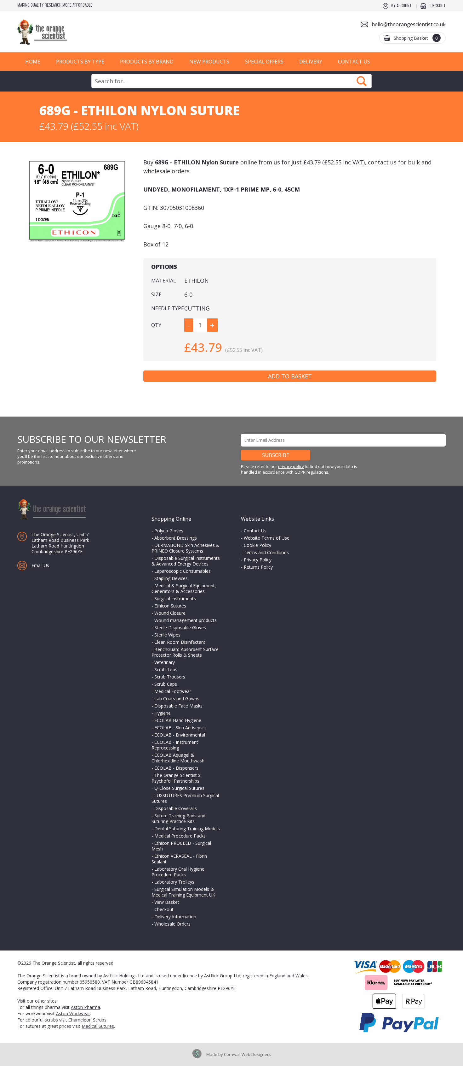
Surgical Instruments (175, 598)
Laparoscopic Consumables (182, 571)
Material (163, 280)
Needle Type (167, 308)
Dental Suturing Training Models (187, 829)
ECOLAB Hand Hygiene (177, 720)
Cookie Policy (257, 545)
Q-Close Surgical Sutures (179, 788)
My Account (401, 6)
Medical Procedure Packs (180, 836)
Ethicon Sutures (170, 606)
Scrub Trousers (169, 677)
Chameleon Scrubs (87, 1020)
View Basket (166, 902)
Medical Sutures (98, 1026)
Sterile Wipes (167, 635)
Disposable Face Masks (178, 706)
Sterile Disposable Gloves (180, 628)
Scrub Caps (165, 684)
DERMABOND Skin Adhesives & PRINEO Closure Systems (185, 548)
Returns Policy (258, 567)
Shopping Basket (416, 38)
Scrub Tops (165, 669)
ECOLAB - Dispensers (176, 768)
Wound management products (185, 620)
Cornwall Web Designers (247, 1054)
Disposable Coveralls (175, 808)
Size (156, 294)
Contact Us (354, 61)
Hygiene (162, 713)
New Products (209, 61)
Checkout (437, 6)
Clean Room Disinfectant (179, 642)
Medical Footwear (172, 691)
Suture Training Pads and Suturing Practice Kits (178, 818)
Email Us (40, 565)
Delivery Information (175, 917)
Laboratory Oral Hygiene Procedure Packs (177, 872)
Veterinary (164, 662)
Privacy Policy (258, 560)
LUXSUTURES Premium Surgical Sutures (185, 798)
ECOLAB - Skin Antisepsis (180, 728)
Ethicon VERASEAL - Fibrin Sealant (179, 859)
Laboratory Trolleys (174, 882)
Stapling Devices (171, 578)
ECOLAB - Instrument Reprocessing (174, 745)
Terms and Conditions (266, 552)
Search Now (361, 81)
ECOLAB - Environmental (179, 735)
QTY (156, 325)
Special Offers (264, 61)
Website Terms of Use (266, 538)
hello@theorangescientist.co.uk (409, 24)
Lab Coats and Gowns (176, 699)
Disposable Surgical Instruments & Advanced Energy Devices (185, 561)
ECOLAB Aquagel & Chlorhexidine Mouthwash (177, 758)
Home (32, 61)
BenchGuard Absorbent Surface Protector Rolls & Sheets (185, 652)
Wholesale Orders (172, 924)
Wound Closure (170, 613)
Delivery (310, 61)
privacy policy (291, 466)
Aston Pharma (85, 1007)
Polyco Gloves (168, 531)
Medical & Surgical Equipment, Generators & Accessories (183, 588)
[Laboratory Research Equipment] (61, 32)
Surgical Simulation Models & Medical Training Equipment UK (183, 892)
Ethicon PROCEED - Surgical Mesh (181, 846)
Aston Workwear (73, 1013)
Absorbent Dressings (175, 538)
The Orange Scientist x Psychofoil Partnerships (175, 778)
